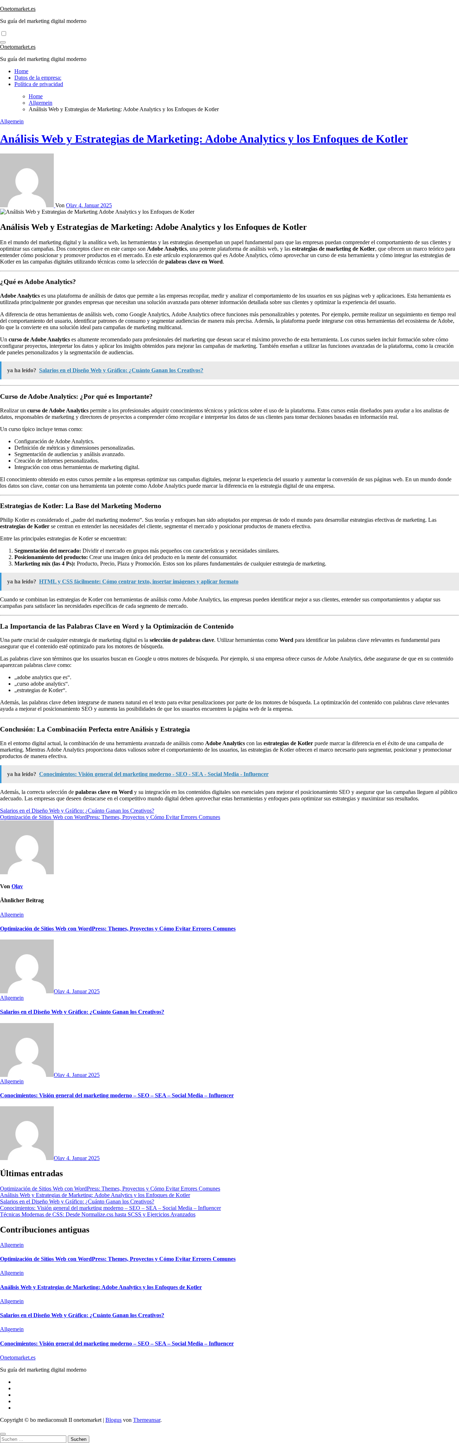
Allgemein (12, 121)
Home (21, 71)
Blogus (113, 1420)
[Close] (3, 1434)
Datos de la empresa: (37, 78)
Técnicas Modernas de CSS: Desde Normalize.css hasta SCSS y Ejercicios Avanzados (97, 1214)
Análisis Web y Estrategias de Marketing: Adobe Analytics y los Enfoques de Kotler (204, 138)
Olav (72, 205)
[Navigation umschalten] (3, 42)
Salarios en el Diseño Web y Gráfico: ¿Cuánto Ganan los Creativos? (82, 1012)
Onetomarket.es (18, 9)
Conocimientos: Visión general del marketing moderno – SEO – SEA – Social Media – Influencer (117, 1095)
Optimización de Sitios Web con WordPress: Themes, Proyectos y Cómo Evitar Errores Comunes (118, 929)
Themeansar (146, 1420)
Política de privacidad (38, 84)
